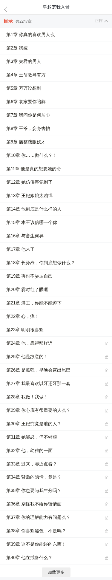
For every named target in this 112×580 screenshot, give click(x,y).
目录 (8, 21)
